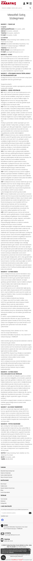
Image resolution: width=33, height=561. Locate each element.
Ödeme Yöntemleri (6, 473)
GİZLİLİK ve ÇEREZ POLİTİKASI (22, 548)
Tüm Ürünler (4, 499)
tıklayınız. (11, 552)
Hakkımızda (4, 486)
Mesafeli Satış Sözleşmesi (7, 471)
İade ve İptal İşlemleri (6, 475)
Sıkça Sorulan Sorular (6, 477)
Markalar (3, 501)
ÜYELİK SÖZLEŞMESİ (9, 548)
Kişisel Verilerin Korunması (8, 488)
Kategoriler (3, 503)
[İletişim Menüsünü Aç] (3, 557)
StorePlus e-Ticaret (17, 559)
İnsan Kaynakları (5, 492)
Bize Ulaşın (3, 484)
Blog (2, 490)
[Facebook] (2, 520)
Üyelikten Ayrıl (4, 516)
